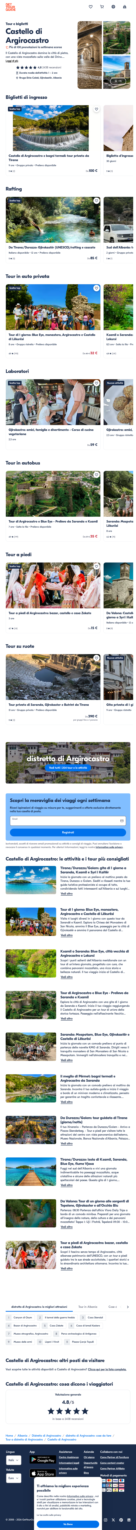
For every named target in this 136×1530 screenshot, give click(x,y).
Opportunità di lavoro (90, 1465)
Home (9, 1435)
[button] (53, 140)
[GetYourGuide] (11, 7)
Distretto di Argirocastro (46, 1435)
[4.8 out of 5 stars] (68, 1411)
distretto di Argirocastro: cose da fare (88, 1435)
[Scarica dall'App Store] (43, 1474)
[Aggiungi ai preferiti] (96, 109)
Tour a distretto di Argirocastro (24, 1439)
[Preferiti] (90, 7)
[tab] (39, 1307)
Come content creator (112, 1462)
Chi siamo (89, 1457)
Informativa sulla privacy (109, 847)
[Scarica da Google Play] (43, 1460)
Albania (22, 1435)
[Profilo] (124, 7)
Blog (86, 1472)
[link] (53, 140)
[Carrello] (102, 7)
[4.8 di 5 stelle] (26, 67)
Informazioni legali (69, 1462)
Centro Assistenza (69, 1457)
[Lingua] (113, 7)
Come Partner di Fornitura (114, 1457)
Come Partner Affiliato (112, 1468)
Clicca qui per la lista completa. (107, 1369)
